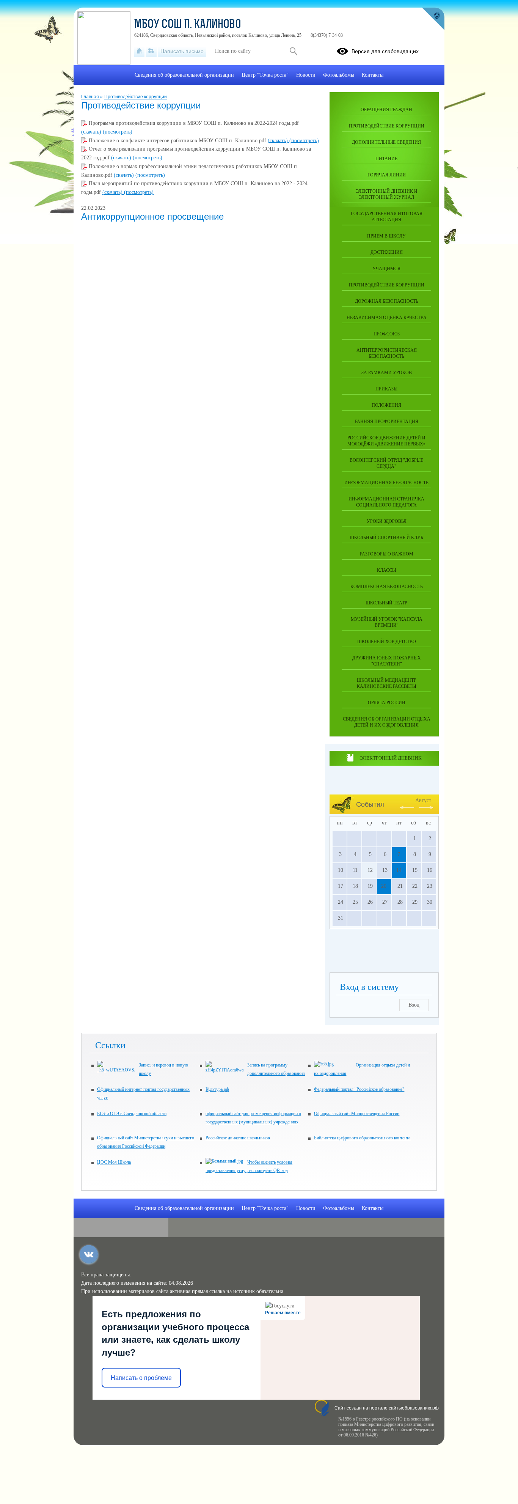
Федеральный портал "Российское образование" (359, 1089)
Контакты (372, 75)
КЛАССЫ (386, 570)
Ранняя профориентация (386, 421)
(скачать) (92, 132)
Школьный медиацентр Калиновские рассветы (386, 683)
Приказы (386, 389)
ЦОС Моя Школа (114, 1162)
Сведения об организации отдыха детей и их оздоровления (386, 722)
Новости (306, 75)
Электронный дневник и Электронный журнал (387, 194)
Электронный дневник (390, 758)
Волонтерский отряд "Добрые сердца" (386, 463)
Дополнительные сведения (386, 142)
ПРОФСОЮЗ (387, 334)
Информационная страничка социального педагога (386, 502)
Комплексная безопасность (386, 586)
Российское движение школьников (238, 1138)
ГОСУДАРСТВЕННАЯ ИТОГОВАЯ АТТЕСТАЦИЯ (386, 216)
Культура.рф (217, 1089)
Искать (293, 51)
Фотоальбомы (338, 75)
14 (399, 870)
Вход (413, 1005)
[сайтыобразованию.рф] (433, 19)
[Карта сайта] (151, 51)
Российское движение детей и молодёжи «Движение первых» (386, 441)
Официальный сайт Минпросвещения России (356, 1113)
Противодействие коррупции (135, 96)
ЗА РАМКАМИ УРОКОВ (386, 372)
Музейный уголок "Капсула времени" (386, 622)
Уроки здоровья (387, 521)
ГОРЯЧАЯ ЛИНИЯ (386, 175)
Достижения (386, 252)
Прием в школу (386, 236)
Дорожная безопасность (386, 301)
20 (383, 886)
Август (423, 800)
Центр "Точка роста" (265, 75)
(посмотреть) (117, 132)
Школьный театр (386, 603)
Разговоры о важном (386, 554)
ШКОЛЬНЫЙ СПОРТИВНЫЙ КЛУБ (386, 537)
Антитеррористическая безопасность (386, 353)
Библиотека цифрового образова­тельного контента (362, 1138)
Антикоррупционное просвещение (152, 216)
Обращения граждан (386, 109)
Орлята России (386, 702)
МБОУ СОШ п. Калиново (187, 25)
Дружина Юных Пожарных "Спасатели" (386, 661)
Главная (90, 96)
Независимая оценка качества (387, 317)
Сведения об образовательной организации (184, 75)
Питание (386, 158)
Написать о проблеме (141, 1378)
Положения (386, 405)
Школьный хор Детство (386, 641)
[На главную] (139, 51)
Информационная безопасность (386, 482)
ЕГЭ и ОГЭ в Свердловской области (131, 1113)
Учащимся (386, 268)
